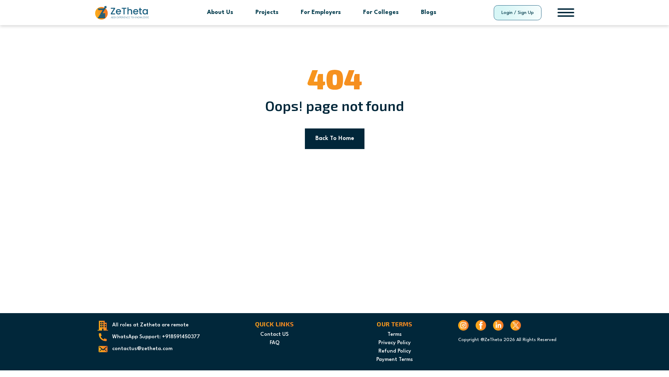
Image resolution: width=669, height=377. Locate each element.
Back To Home (334, 138)
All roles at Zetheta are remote (150, 325)
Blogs (428, 12)
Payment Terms (394, 359)
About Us (220, 12)
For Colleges (381, 12)
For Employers (321, 12)
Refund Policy (394, 351)
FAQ (274, 343)
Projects (266, 12)
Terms (394, 334)
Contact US (274, 334)
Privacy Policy (394, 343)
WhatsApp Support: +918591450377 (156, 337)
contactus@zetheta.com (142, 349)
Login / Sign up (517, 12)
